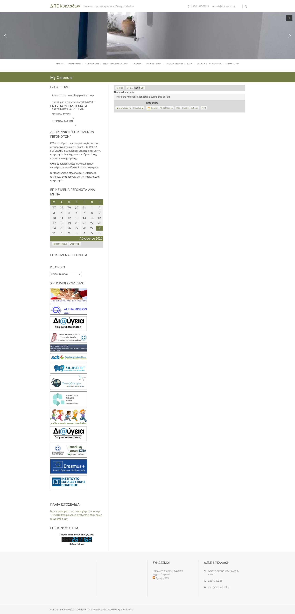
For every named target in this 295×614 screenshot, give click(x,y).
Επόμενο (137, 108)
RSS (178, 108)
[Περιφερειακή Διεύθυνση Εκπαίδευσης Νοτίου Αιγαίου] (68, 346)
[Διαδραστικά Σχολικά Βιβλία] (68, 393)
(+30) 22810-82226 (200, 6)
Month (130, 88)
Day (142, 88)
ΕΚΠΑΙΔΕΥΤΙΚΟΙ (153, 63)
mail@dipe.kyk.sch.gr (225, 6)
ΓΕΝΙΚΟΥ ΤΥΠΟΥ (61, 114)
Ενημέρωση (74, 63)
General (154, 108)
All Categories (166, 108)
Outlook (194, 108)
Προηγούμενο (124, 108)
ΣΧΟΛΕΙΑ (136, 63)
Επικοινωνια (232, 63)
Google (185, 108)
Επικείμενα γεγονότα (68, 255)
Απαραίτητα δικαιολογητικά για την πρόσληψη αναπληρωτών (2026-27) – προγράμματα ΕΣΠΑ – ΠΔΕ (73, 96)
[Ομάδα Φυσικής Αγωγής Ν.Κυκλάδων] (68, 410)
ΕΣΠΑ (189, 63)
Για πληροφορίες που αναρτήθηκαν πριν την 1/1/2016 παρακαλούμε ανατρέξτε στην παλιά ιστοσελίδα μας (76, 515)
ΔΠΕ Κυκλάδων (65, 6)
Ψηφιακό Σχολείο (162, 574)
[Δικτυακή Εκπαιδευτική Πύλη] (68, 365)
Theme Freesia (98, 609)
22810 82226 (215, 580)
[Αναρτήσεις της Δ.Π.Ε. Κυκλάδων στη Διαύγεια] (68, 318)
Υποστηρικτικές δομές (115, 63)
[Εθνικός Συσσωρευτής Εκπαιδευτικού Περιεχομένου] (68, 377)
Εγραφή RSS (162, 578)
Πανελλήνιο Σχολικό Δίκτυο (168, 570)
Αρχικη (60, 63)
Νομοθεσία (215, 63)
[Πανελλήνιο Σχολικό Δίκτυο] (68, 355)
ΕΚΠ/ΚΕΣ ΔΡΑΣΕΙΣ (174, 63)
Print (204, 108)
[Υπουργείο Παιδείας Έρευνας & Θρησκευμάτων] (68, 334)
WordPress (127, 609)
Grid (121, 88)
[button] (5, 36)
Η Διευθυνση (92, 63)
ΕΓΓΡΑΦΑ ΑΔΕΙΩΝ (62, 121)
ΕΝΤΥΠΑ (200, 63)
